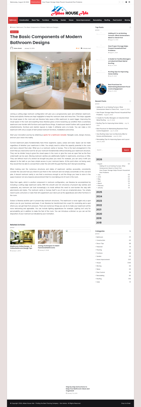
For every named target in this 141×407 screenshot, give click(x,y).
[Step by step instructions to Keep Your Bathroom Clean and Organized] (78, 307)
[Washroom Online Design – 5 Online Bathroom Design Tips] (22, 237)
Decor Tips (35, 20)
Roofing (107, 20)
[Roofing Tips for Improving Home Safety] (101, 76)
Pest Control (117, 20)
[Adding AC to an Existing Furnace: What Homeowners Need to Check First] (101, 38)
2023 (99, 201)
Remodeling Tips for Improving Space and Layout (113, 139)
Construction (24, 20)
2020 (99, 214)
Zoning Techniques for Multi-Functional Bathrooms (49, 247)
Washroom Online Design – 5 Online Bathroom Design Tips (21, 247)
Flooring (55, 20)
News (98, 269)
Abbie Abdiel (18, 48)
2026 (99, 159)
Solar (98, 282)
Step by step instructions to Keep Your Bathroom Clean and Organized (77, 389)
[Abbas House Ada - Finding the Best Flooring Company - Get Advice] (70, 10)
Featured (99, 246)
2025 (99, 192)
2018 (99, 222)
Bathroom (13, 20)
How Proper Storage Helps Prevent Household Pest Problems (118, 48)
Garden (63, 20)
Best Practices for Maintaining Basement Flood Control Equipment (119, 87)
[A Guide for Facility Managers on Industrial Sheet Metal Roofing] (101, 63)
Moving (127, 20)
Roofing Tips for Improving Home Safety (110, 123)
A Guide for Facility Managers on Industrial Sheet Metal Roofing (119, 61)
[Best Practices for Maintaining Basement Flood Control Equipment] (101, 89)
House (71, 20)
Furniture (45, 20)
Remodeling (97, 20)
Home (13, 27)
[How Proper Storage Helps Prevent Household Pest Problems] (101, 50)
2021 (98, 209)
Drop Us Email (125, 403)
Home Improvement (83, 20)
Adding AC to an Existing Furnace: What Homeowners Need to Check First (119, 35)
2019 (98, 218)
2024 (99, 196)
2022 (99, 205)
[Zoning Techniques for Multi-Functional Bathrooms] (50, 237)
